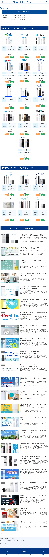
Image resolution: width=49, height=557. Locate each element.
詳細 (6, 56)
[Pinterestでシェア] (19, 417)
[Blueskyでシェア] (30, 410)
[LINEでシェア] (8, 417)
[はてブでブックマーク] (41, 414)
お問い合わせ (24, 552)
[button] (45, 316)
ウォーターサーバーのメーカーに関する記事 (14, 19)
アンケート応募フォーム (24, 551)
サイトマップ (8, 552)
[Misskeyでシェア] (41, 410)
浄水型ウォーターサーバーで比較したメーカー (15, 17)
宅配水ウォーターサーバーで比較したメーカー (15, 15)
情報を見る (10, 54)
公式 (11, 56)
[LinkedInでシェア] (30, 417)
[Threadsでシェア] (19, 414)
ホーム (8, 551)
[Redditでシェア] (30, 414)
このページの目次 (22, 12)
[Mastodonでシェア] (19, 410)
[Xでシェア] (8, 410)
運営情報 (40, 552)
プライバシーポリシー (40, 551)
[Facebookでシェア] (8, 414)
